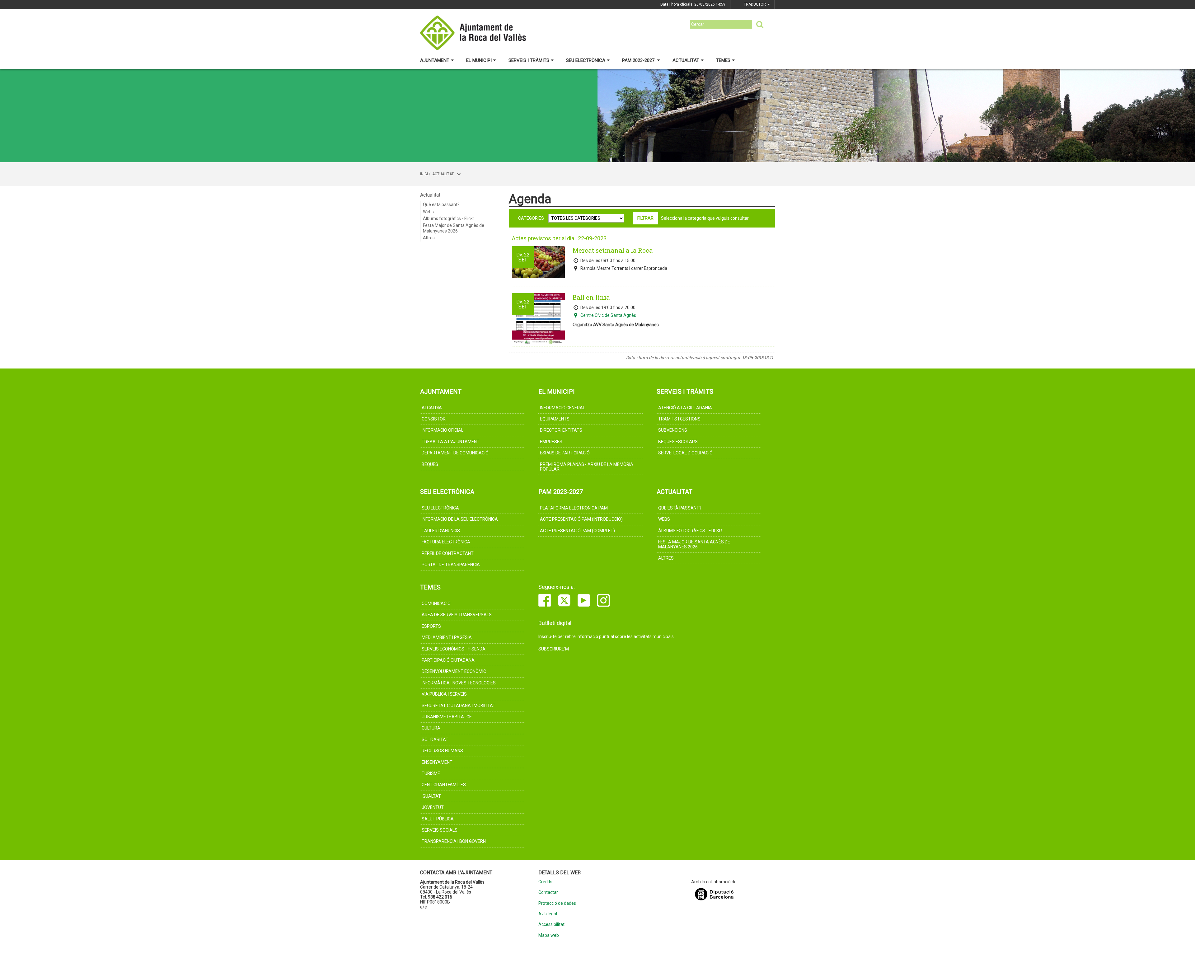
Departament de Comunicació (455, 452)
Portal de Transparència (451, 564)
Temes (723, 60)
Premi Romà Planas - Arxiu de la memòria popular (586, 467)
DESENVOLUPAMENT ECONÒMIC (454, 671)
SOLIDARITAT (435, 739)
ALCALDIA (432, 407)
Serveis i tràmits (528, 60)
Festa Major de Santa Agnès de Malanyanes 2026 (453, 228)
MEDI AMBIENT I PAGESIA (447, 637)
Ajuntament (434, 60)
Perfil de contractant (448, 553)
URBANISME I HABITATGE (447, 716)
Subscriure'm (553, 648)
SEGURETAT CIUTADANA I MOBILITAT (458, 705)
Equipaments (554, 418)
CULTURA (431, 727)
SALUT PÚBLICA (438, 818)
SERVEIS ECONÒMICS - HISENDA (453, 648)
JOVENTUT (433, 807)
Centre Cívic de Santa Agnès (608, 315)
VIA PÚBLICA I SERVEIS (444, 694)
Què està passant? (441, 204)
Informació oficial (442, 430)
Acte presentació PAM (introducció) (581, 519)
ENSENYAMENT (437, 762)
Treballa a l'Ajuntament (451, 441)
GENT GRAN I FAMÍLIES (444, 784)
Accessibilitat (551, 924)
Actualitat (685, 60)
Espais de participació (565, 452)
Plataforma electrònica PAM (574, 507)
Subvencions (672, 430)
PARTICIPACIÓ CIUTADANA (448, 660)
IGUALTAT (431, 796)
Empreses (551, 441)
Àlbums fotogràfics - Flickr (448, 218)
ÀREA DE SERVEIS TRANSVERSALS (457, 614)
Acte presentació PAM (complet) (577, 530)
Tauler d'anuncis (441, 530)
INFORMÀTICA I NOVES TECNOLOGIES (459, 682)
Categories (531, 218)
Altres (429, 237)
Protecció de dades (557, 903)
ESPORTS (431, 626)
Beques (430, 464)
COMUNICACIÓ (436, 603)
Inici (424, 174)
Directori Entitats (561, 430)
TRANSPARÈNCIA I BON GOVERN (454, 841)
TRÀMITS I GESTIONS (679, 418)
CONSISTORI (434, 418)
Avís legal (547, 914)
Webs (428, 211)
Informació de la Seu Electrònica (460, 519)
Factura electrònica (446, 541)
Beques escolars (678, 441)
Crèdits (545, 882)
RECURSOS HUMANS (442, 750)
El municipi (479, 60)
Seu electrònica (585, 60)
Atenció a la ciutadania (685, 407)
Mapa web (548, 935)
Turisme (431, 773)
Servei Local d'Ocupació (685, 452)
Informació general (562, 407)
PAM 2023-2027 (639, 60)
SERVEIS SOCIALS (439, 830)
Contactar (548, 892)
